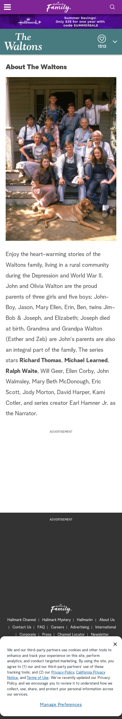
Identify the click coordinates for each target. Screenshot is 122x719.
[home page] (58, 7)
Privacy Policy (62, 672)
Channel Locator (71, 635)
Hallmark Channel (21, 620)
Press (46, 635)
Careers (57, 627)
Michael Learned (86, 360)
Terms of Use (38, 678)
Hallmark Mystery (56, 620)
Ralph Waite (21, 371)
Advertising (79, 627)
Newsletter (100, 635)
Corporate (28, 635)
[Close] (115, 644)
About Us (107, 620)
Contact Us (21, 627)
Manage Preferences (61, 705)
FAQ (41, 627)
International (105, 627)
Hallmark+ (85, 620)
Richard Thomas (40, 360)
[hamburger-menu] (7, 7)
